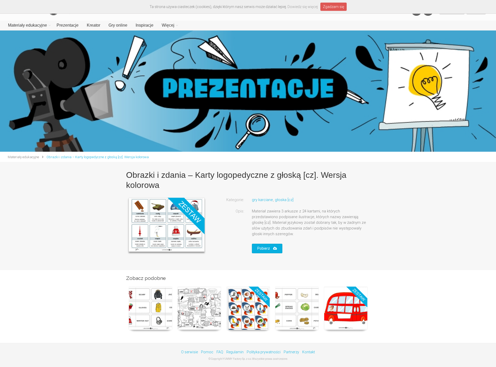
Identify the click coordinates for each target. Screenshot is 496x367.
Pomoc (207, 352)
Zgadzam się (333, 7)
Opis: (240, 211)
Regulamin (235, 352)
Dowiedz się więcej (303, 7)
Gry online (118, 25)
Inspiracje (144, 25)
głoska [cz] (284, 199)
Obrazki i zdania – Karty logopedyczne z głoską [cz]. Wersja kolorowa (97, 157)
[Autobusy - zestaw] (345, 308)
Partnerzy (291, 352)
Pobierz (265, 248)
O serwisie (189, 352)
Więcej (168, 25)
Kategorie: (235, 199)
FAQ (219, 352)
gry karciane (262, 199)
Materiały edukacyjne (27, 25)
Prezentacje (68, 25)
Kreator (93, 25)
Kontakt (308, 352)
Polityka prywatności (264, 352)
